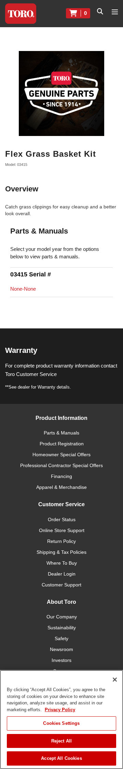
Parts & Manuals (61, 432)
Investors (61, 660)
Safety (61, 638)
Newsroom (61, 649)
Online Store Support (61, 530)
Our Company (61, 616)
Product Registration (62, 443)
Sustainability (61, 627)
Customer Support (61, 584)
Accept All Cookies (61, 758)
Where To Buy (61, 563)
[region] (61, 719)
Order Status (62, 519)
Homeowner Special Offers (61, 454)
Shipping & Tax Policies (61, 552)
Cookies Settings (61, 723)
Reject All (61, 741)
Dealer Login (62, 574)
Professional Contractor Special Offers (61, 465)
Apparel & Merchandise (61, 487)
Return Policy (61, 541)
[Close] (114, 679)
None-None (23, 289)
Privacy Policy (60, 709)
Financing (61, 476)
